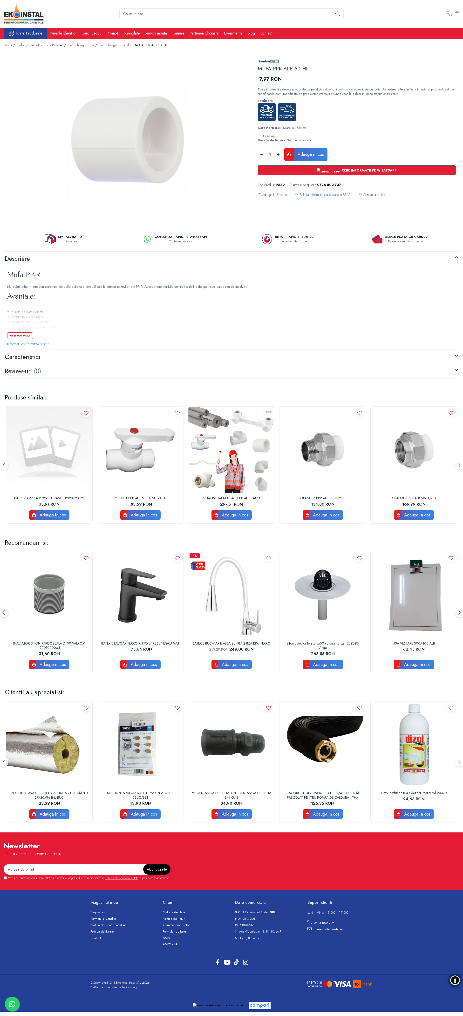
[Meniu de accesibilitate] (455, 980)
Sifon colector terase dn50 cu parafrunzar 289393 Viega (322, 645)
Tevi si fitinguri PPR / (83, 45)
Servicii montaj (156, 33)
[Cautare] (338, 13)
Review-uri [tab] (23, 371)
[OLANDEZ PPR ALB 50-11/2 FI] (414, 450)
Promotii (112, 33)
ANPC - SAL (171, 944)
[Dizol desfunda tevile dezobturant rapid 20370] (414, 744)
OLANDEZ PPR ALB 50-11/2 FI (414, 498)
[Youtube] (227, 962)
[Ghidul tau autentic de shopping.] (260, 1005)
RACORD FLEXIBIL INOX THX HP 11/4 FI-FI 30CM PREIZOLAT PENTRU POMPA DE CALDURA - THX (323, 795)
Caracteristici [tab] (23, 356)
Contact (266, 33)
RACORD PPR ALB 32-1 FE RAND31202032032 (49, 498)
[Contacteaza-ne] (449, 14)
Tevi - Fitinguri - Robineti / (48, 45)
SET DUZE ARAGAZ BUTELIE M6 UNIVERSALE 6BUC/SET (140, 795)
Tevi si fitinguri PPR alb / (116, 45)
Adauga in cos (310, 154)
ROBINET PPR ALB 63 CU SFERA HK (140, 498)
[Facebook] (217, 962)
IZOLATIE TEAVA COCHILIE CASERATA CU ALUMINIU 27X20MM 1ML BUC (49, 795)
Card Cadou (92, 33)
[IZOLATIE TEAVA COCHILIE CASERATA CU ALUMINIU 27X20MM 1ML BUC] (49, 744)
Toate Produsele (29, 33)
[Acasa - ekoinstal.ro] (28, 14)
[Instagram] (245, 962)
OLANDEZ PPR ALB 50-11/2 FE (322, 498)
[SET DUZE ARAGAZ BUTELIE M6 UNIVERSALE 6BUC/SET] (140, 744)
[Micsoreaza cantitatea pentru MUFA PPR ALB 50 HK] (261, 154)
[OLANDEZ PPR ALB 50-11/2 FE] (322, 450)
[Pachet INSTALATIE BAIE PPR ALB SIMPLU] (231, 450)
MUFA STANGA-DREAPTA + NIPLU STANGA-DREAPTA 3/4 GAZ (231, 795)
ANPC (167, 938)
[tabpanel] (126, 139)
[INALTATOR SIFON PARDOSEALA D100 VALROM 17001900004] (49, 595)
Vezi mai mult (20, 335)
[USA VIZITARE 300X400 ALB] (414, 595)
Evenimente (233, 33)
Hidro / (23, 45)
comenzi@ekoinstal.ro (328, 929)
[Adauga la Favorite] (86, 413)
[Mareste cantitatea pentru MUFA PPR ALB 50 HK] (278, 154)
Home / (10, 45)
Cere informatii (323, 196)
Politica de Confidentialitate (121, 878)
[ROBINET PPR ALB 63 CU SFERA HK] (140, 450)
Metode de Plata (174, 912)
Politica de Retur (173, 919)
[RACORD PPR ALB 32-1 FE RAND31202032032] (49, 450)
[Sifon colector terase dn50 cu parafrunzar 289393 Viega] (322, 595)
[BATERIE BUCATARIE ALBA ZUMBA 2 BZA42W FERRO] (231, 595)
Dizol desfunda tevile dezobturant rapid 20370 (414, 793)
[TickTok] (236, 962)
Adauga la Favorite (274, 194)
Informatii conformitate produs (28, 344)
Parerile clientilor (63, 33)
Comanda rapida (373, 194)
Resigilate (132, 33)
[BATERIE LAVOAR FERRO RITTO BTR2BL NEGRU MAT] (140, 595)
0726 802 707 (323, 922)
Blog (251, 33)
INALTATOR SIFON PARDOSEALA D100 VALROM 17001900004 (49, 645)
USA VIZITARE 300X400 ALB (414, 643)
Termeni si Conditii (103, 919)
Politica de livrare (102, 931)
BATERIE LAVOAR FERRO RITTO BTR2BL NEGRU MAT (140, 643)
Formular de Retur (175, 931)
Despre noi (97, 912)
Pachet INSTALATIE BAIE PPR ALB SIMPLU (231, 498)
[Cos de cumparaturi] (456, 14)
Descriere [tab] (17, 258)
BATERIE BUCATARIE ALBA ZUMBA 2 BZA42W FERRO (231, 643)
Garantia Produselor (176, 925)
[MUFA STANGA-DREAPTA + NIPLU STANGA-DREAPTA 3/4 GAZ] (231, 744)
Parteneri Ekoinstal (204, 33)
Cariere (178, 33)
